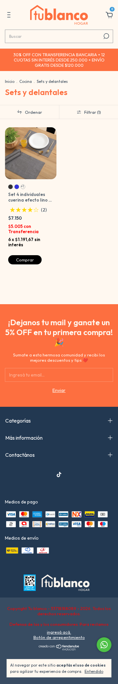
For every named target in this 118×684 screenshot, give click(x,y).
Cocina (25, 81)
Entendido (94, 671)
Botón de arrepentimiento (59, 637)
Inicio (9, 81)
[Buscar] (105, 36)
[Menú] (10, 16)
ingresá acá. (59, 632)
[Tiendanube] (59, 649)
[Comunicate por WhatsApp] (104, 644)
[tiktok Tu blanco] (59, 474)
